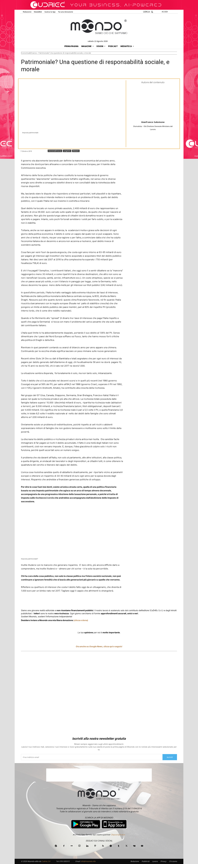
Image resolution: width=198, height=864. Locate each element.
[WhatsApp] (66, 601)
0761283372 (64, 861)
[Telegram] (79, 601)
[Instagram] (79, 846)
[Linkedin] (72, 601)
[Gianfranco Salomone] (152, 101)
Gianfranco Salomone (153, 122)
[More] (99, 601)
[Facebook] (42, 601)
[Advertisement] (99, 694)
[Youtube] (142, 846)
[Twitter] (48, 601)
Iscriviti (170, 757)
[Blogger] (56, 846)
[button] (148, 12)
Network (76, 151)
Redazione (134, 861)
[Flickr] (72, 846)
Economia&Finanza (29, 53)
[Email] (86, 601)
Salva (58, 601)
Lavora (155, 861)
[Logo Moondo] (99, 27)
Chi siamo (173, 861)
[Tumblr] (92, 601)
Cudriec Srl (45, 861)
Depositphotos (118, 834)
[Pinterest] (95, 846)
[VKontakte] (134, 846)
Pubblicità (145, 861)
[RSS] (103, 846)
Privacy (163, 861)
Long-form (67, 151)
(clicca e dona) (80, 620)
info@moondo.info (88, 861)
